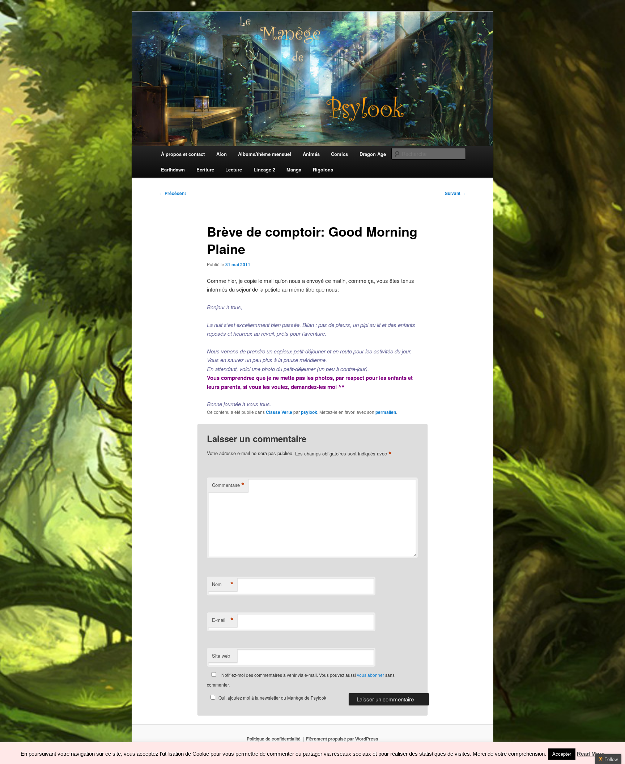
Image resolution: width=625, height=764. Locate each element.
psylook (309, 412)
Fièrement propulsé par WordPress (342, 738)
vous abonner (370, 675)
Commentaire (228, 485)
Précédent (172, 193)
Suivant (455, 193)
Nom (223, 584)
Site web (221, 655)
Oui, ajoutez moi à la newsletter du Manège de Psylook (272, 698)
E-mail (223, 620)
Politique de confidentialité (274, 738)
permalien (385, 412)
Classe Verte (279, 412)
